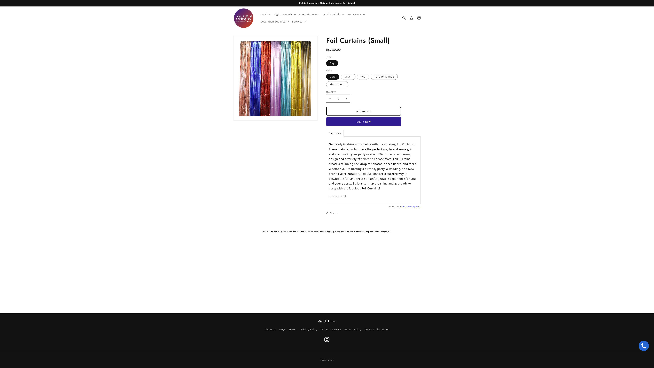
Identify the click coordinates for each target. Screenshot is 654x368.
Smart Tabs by (408, 206)
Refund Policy (352, 329)
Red (363, 76)
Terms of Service (331, 329)
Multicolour (337, 84)
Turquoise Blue (384, 76)
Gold (333, 76)
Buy (332, 63)
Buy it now (363, 121)
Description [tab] (335, 133)
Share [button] (333, 213)
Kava (418, 206)
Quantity (331, 91)
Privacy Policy (309, 329)
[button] (284, 14)
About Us (270, 329)
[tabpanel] (373, 170)
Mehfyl (331, 360)
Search (293, 329)
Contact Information (376, 329)
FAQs (282, 329)
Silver (348, 76)
